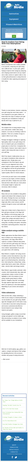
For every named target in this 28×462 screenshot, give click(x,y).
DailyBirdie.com (14, 6)
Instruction (14, 14)
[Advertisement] (14, 96)
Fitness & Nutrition (14, 24)
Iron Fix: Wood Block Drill (9, 420)
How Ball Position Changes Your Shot (13, 424)
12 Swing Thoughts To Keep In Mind (12, 417)
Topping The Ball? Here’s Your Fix (12, 405)
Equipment (14, 19)
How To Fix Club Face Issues (10, 408)
